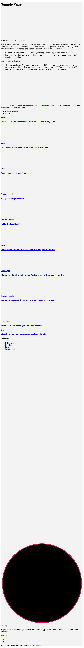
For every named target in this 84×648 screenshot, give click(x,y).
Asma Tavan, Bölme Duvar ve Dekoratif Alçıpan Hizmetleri (25, 147)
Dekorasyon (5, 271)
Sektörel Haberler (7, 194)
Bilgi (2, 330)
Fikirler (3, 169)
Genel (3, 143)
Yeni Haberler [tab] (10, 114)
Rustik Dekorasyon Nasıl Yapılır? (14, 173)
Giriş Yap (4, 635)
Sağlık (3, 117)
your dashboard (44, 105)
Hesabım (8, 345)
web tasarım (37, 645)
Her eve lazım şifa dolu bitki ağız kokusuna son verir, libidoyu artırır (28, 122)
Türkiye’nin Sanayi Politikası (12, 199)
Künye (7, 347)
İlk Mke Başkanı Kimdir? (10, 224)
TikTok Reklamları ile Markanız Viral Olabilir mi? (23, 334)
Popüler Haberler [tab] (11, 112)
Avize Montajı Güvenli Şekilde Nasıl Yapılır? (21, 326)
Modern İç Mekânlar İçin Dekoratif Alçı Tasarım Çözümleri (28, 300)
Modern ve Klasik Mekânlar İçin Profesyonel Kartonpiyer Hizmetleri (32, 275)
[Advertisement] (42, 24)
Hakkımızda (9, 343)
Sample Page (10, 349)
